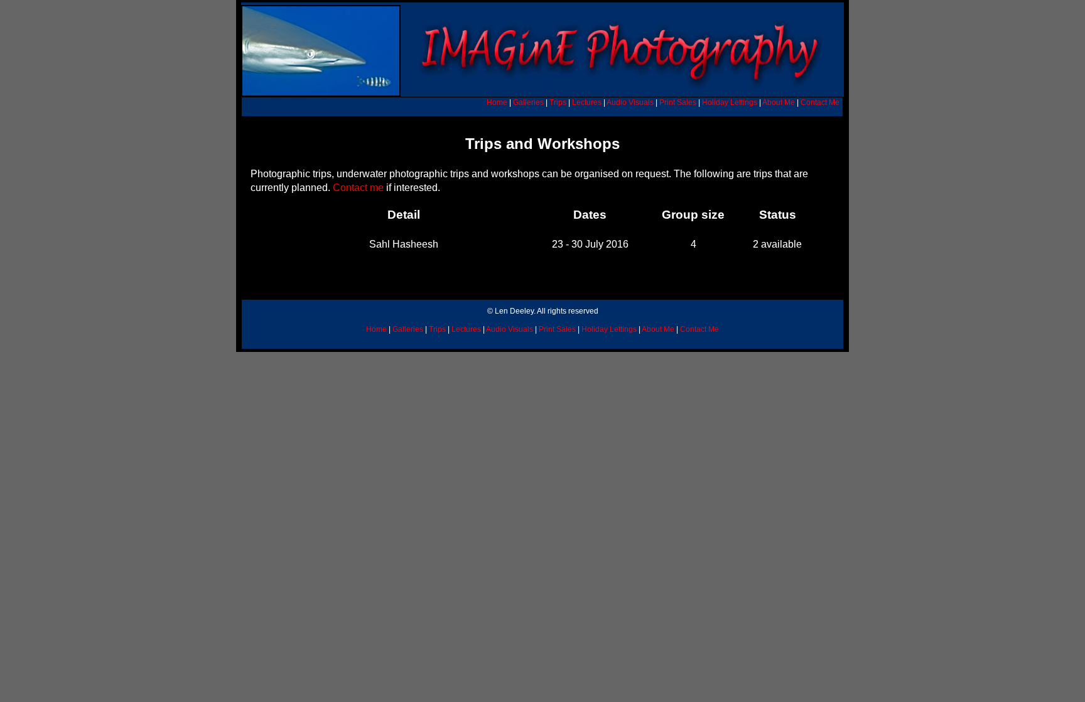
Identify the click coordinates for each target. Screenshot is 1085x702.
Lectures (587, 102)
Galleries (528, 102)
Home (497, 102)
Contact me (357, 187)
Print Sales (677, 102)
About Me (778, 102)
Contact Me (820, 102)
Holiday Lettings (729, 102)
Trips (557, 102)
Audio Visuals (630, 102)
